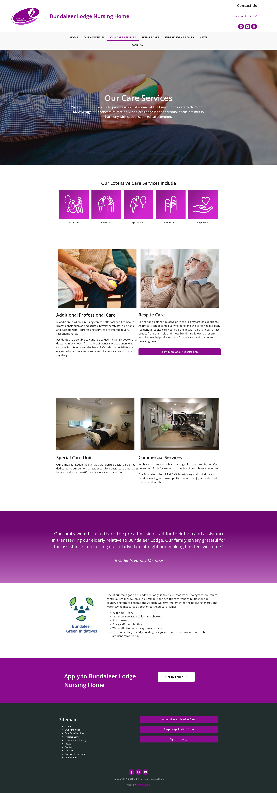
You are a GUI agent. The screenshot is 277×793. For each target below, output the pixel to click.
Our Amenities (94, 37)
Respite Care (150, 37)
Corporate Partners (75, 754)
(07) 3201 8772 (245, 15)
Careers (69, 750)
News (203, 37)
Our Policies (71, 757)
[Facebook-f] (131, 772)
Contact (138, 44)
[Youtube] (247, 26)
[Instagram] (254, 26)
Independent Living (179, 37)
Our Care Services (123, 37)
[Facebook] (241, 26)
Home (74, 37)
